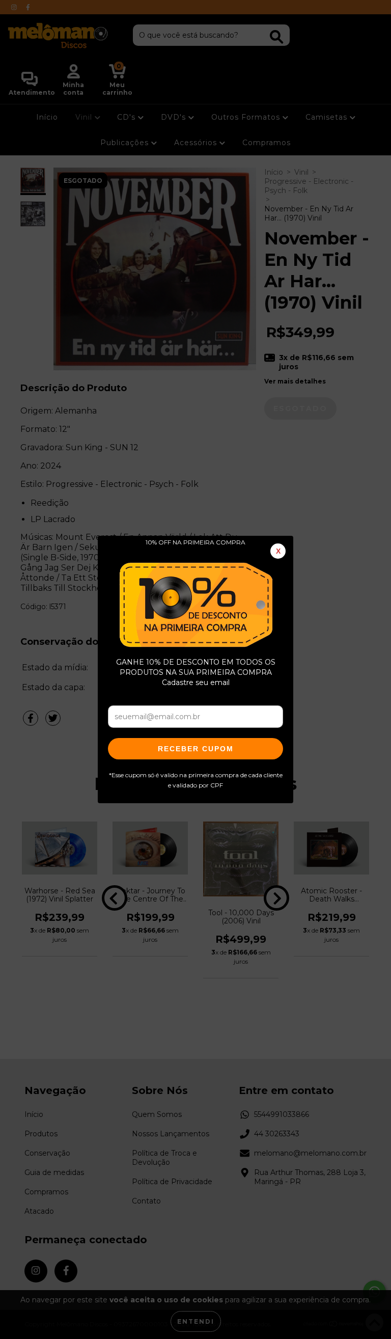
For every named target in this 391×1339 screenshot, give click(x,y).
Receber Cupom (196, 749)
